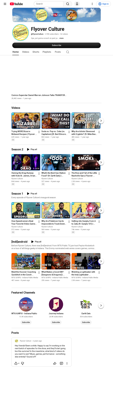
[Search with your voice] (77, 4)
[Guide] (5, 4)
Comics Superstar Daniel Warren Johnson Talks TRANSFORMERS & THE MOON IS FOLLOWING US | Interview (39, 95)
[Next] (101, 121)
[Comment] (61, 363)
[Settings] (92, 4)
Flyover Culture (17, 179)
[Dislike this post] (22, 363)
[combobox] (49, 4)
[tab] (15, 52)
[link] (41, 352)
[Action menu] (67, 363)
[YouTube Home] (16, 4)
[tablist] (56, 52)
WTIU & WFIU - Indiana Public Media (24, 278)
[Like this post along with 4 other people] (16, 363)
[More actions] (39, 132)
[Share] (55, 363)
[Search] (67, 4)
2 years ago (37, 341)
